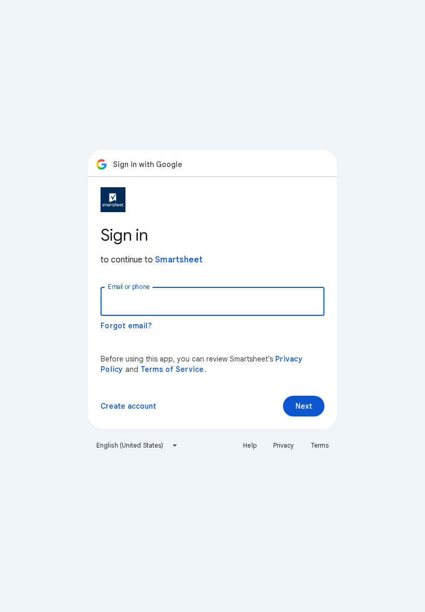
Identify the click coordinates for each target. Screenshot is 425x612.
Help (249, 445)
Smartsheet (179, 260)
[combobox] (137, 445)
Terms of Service (172, 369)
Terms (320, 445)
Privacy (283, 445)
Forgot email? (126, 325)
